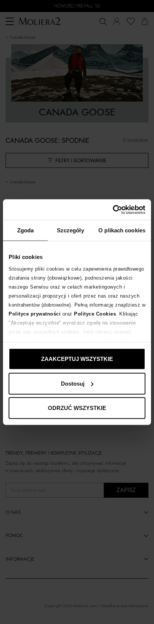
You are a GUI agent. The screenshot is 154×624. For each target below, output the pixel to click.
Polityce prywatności (35, 313)
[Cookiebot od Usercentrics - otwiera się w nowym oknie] (112, 209)
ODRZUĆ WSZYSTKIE (77, 408)
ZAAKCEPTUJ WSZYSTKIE (77, 359)
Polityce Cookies (95, 313)
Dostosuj (72, 383)
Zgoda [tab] (25, 230)
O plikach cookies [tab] (121, 230)
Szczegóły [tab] (70, 230)
